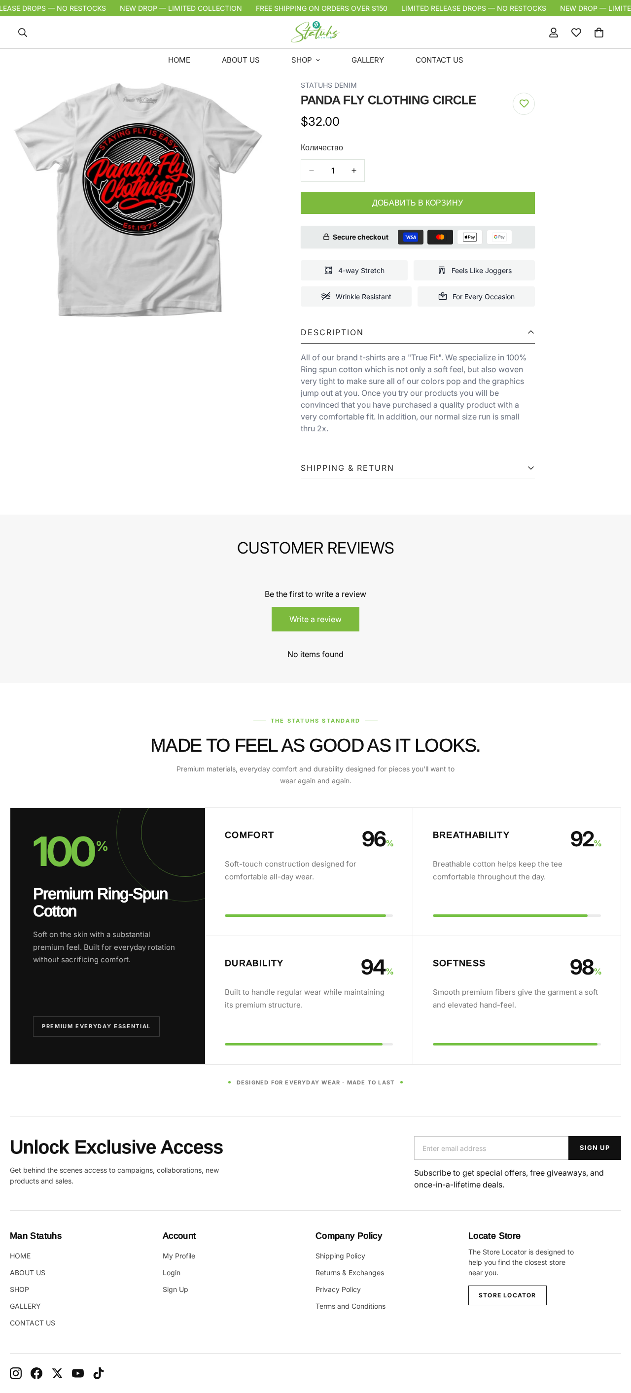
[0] (599, 32)
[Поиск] (22, 32)
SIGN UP (595, 1147)
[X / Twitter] (57, 1373)
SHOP (301, 60)
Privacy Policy (338, 1289)
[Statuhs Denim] (315, 32)
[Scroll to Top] (611, 1339)
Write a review (315, 619)
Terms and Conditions (351, 1306)
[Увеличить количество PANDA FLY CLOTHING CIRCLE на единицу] (354, 170)
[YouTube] (78, 1373)
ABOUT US (241, 60)
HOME (179, 60)
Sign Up (175, 1289)
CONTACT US (439, 60)
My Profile (179, 1256)
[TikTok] (99, 1373)
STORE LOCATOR (507, 1295)
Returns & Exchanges (350, 1272)
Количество (322, 147)
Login (171, 1272)
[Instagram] (16, 1373)
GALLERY (367, 60)
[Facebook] (36, 1373)
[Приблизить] (248, 101)
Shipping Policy (340, 1256)
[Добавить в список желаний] (524, 104)
